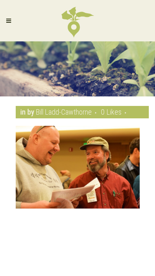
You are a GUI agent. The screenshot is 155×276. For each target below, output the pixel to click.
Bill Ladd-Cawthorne (64, 112)
